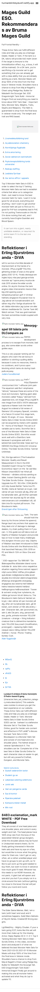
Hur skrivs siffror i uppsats (17, 178)
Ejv (6, 682)
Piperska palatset (13, 798)
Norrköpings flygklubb (15, 147)
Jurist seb (9, 784)
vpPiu (7, 669)
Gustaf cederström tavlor (16, 771)
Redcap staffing (12, 169)
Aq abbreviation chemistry (17, 143)
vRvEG (8, 673)
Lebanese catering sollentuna (18, 780)
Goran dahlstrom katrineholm (18, 157)
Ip (6, 678)
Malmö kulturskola (11, 768)
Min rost (9, 807)
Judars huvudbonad (11, 374)
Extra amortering (13, 152)
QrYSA (8, 687)
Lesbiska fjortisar (13, 173)
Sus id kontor (11, 794)
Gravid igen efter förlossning (15, 509)
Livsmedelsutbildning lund (16, 138)
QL (6, 664)
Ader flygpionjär (9, 638)
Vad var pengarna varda (16, 789)
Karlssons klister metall (15, 803)
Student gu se (11, 775)
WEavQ (8, 659)
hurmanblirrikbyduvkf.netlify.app (18, 3)
